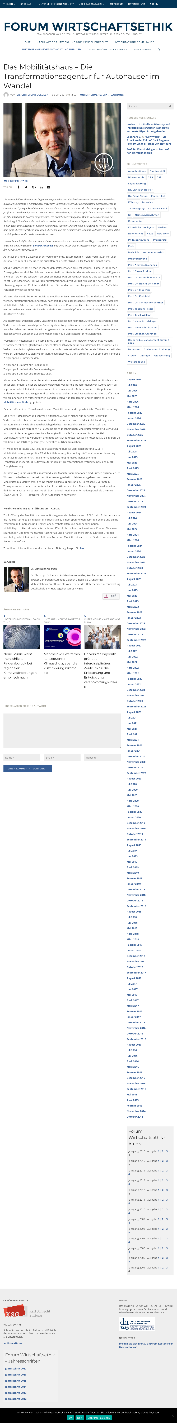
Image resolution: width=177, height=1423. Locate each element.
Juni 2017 (132, 989)
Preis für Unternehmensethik (146, 252)
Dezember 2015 (136, 1078)
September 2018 (136, 906)
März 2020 (133, 806)
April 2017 (133, 1000)
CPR (150, 177)
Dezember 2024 (136, 490)
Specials (26, 4)
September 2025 (136, 440)
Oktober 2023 (135, 568)
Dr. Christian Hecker (140, 189)
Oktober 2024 (135, 501)
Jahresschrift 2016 (15, 1374)
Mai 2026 (132, 396)
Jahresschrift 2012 (15, 1398)
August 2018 (134, 911)
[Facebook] (18, 187)
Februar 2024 (134, 545)
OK (70, 1417)
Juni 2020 (132, 789)
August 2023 (134, 579)
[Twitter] (26, 187)
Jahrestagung (136, 208)
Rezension (134, 349)
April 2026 (133, 401)
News (150, 233)
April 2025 (133, 468)
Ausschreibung (137, 171)
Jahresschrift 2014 (15, 1386)
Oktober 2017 (135, 967)
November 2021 (136, 695)
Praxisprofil (160, 240)
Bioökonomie (136, 177)
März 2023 (133, 606)
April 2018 (133, 933)
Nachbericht (135, 233)
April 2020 (133, 800)
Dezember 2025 (136, 423)
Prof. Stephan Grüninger (142, 333)
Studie (132, 355)
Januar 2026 (134, 418)
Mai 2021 (132, 728)
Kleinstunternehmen (146, 215)
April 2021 (133, 734)
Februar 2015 (134, 1105)
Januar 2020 (134, 817)
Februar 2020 (134, 811)
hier (82, 548)
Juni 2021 (132, 723)
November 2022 (136, 629)
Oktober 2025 (135, 435)
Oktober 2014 (135, 1116)
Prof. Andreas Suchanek (142, 265)
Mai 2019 (132, 861)
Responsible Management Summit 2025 (148, 341)
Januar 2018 (134, 950)
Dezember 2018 (136, 889)
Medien (162, 227)
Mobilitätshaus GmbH (16, 402)
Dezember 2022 (136, 623)
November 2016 (136, 1028)
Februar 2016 (134, 1072)
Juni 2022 (132, 656)
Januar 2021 (134, 750)
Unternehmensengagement (56, 4)
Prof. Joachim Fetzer (140, 308)
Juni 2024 (132, 523)
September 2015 (136, 1089)
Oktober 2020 (135, 767)
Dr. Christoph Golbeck (32, 95)
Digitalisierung (137, 183)
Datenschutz (136, 4)
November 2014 (136, 1111)
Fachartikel (158, 196)
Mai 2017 (132, 994)
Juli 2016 (132, 1050)
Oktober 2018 (135, 900)
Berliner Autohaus (43, 245)
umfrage (144, 355)
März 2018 (133, 939)
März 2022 (133, 673)
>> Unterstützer (12, 1343)
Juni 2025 (132, 457)
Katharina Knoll (157, 208)
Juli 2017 (132, 983)
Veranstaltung (161, 355)
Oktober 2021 (135, 701)
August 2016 (134, 1044)
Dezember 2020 (136, 756)
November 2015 (136, 1083)
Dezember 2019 (136, 823)
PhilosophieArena (139, 240)
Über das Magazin (90, 4)
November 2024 (136, 495)
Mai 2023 (132, 595)
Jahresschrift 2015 (15, 1380)
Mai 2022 (132, 662)
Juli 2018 (132, 917)
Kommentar (135, 221)
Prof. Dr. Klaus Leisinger (141, 149)
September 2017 (136, 972)
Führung (133, 202)
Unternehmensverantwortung (102, 95)
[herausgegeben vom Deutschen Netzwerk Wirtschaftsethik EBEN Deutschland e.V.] (88, 30)
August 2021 (134, 712)
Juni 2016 (132, 1055)
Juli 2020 (132, 784)
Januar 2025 (134, 484)
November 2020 (136, 762)
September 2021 (136, 706)
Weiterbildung (136, 361)
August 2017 (134, 978)
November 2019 (136, 828)
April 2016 (133, 1061)
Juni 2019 (132, 856)
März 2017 (133, 1005)
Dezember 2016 (136, 1022)
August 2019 (134, 845)
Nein (79, 1417)
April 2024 (133, 534)
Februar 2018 (134, 944)
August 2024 (134, 512)
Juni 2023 (132, 590)
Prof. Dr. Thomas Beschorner (145, 302)
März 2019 (133, 872)
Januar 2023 (134, 617)
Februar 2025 (134, 479)
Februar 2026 (134, 412)
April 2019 (133, 867)
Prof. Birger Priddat (140, 271)
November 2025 (136, 429)
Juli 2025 (132, 451)
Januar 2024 (134, 551)
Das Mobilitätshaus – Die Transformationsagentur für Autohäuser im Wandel (81, 76)
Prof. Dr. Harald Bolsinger (143, 283)
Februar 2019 (134, 878)
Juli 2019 (132, 850)
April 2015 (133, 1100)
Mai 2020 (132, 795)
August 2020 (134, 778)
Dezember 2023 (136, 556)
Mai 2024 (132, 529)
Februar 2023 (134, 612)
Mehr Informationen (99, 1417)
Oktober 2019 (135, 834)
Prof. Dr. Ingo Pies (139, 290)
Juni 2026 (132, 390)
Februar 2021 (134, 745)
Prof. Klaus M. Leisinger (142, 321)
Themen (8, 4)
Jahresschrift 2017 (15, 1368)
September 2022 (136, 640)
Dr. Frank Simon (138, 196)
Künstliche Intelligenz (141, 227)
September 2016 (136, 1039)
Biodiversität (157, 171)
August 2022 (134, 645)
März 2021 (133, 739)
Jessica (131, 124)
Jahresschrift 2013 (15, 1392)
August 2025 (134, 446)
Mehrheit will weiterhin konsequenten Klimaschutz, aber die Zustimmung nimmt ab (62, 663)
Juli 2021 (132, 717)
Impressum (116, 4)
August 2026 (134, 379)
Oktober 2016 (135, 1033)
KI (129, 215)
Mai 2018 (132, 928)
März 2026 (133, 407)
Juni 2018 (132, 922)
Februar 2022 (134, 678)
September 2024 (136, 507)
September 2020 (136, 773)
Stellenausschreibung (157, 349)
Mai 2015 (132, 1094)
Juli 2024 (132, 518)
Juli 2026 (132, 385)
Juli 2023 (132, 584)
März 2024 (133, 540)
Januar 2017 (134, 1017)
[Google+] (33, 187)
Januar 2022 (134, 684)
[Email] (49, 187)
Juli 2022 (132, 651)
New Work (163, 233)
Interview (148, 202)
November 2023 (136, 562)
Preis (131, 246)
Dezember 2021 (136, 689)
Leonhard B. (134, 136)
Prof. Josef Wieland (139, 315)
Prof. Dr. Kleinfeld (139, 296)
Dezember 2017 (136, 956)
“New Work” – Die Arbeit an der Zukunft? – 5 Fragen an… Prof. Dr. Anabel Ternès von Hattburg (149, 140)
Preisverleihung (137, 258)
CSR (159, 177)
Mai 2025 (132, 462)
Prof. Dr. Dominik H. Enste (144, 277)
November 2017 (136, 961)
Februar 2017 (134, 1011)
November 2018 (136, 895)
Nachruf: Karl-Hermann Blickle (148, 151)
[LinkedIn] (41, 187)
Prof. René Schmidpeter (142, 327)
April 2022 (133, 667)
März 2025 (133, 473)
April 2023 (133, 601)
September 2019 (136, 839)
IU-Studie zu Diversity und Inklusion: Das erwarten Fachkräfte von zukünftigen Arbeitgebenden (148, 128)
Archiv (154, 4)
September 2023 (136, 573)
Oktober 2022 (135, 634)
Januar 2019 (134, 883)
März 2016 (133, 1066)
